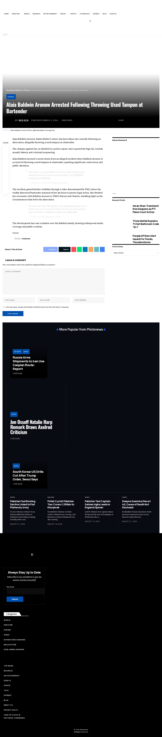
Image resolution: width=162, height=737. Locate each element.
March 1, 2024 (59, 182)
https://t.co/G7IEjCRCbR (73, 175)
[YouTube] (78, 21)
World (26, 352)
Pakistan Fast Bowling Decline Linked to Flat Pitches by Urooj (22, 504)
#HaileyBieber (51, 205)
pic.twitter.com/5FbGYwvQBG (66, 211)
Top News (17, 352)
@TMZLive (50, 211)
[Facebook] (71, 21)
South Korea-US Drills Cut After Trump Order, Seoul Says (28, 475)
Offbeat (11, 97)
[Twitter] (75, 21)
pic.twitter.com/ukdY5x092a (39, 178)
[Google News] (82, 21)
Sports (12, 497)
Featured (26, 238)
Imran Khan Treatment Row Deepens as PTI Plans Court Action (146, 209)
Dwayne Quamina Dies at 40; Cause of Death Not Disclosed (136, 504)
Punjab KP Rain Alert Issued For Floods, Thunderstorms (144, 239)
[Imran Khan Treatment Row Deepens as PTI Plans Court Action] (120, 209)
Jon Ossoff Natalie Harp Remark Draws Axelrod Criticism (31, 426)
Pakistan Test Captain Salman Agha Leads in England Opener (97, 504)
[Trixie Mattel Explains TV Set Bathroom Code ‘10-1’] (120, 224)
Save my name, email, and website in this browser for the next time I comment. (37, 307)
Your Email (10, 587)
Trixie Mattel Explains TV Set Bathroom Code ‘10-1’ (146, 224)
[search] (80, 29)
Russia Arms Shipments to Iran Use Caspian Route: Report (28, 363)
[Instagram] (86, 21)
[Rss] (90, 21)
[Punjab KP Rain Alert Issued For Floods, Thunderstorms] (120, 239)
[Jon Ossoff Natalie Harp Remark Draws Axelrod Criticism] (36, 401)
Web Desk (24, 120)
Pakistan (50, 497)
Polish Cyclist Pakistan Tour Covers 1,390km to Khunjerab (60, 504)
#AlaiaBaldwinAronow (72, 205)
